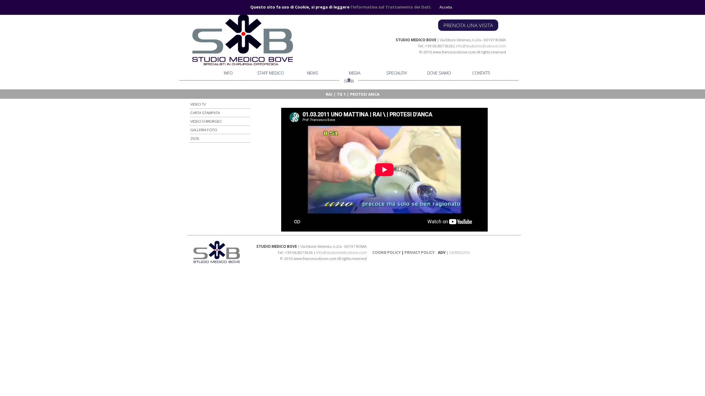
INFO (228, 73)
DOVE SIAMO (439, 73)
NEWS (312, 73)
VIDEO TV (198, 104)
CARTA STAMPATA (205, 112)
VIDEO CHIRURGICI (205, 121)
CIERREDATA (459, 252)
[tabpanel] (427, 46)
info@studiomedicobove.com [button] (481, 45)
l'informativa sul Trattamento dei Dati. (391, 7)
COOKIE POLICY (386, 252)
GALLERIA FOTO (203, 129)
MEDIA (354, 73)
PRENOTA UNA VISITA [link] (468, 25)
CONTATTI (481, 73)
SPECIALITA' (396, 73)
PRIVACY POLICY (419, 252)
